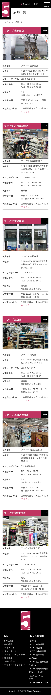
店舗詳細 (44, 30)
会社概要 (8, 644)
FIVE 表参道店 (37, 644)
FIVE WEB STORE (39, 682)
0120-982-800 (28, 79)
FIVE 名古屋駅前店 (39, 662)
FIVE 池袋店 (36, 648)
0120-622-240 (28, 466)
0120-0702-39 (28, 177)
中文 (36, 4)
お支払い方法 (36, 676)
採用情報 (8, 658)
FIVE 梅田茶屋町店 (39, 668)
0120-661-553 (28, 564)
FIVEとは (8, 641)
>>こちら (25, 111)
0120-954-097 (28, 368)
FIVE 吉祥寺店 (37, 655)
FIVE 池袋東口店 (38, 651)
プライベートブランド (14, 665)
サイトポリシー (11, 651)
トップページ (8, 22)
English (26, 4)
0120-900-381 (28, 272)
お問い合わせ (10, 661)
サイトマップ (10, 647)
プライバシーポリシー (14, 654)
